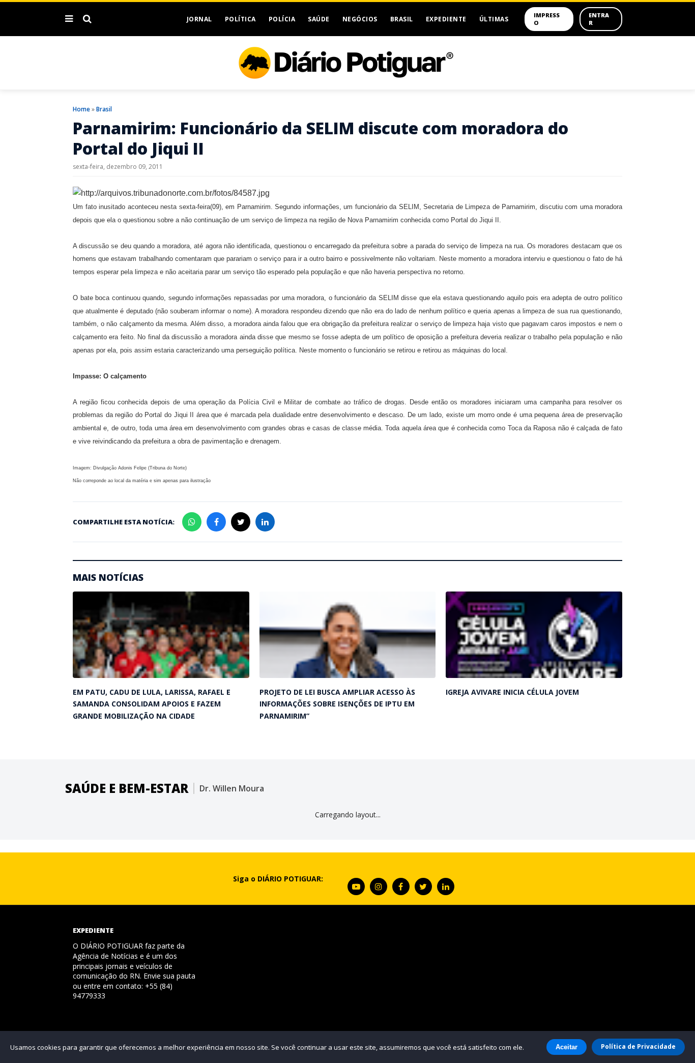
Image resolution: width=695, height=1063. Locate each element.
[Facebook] (401, 886)
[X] (423, 886)
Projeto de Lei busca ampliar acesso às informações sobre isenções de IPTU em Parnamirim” (337, 704)
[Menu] (69, 18)
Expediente (446, 19)
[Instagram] (378, 886)
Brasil (401, 19)
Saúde (319, 19)
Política (240, 19)
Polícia (282, 19)
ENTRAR (599, 18)
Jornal (199, 19)
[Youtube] (356, 886)
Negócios (360, 19)
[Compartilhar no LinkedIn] (265, 522)
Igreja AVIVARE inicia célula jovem (512, 692)
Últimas (494, 19)
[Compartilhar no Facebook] (216, 522)
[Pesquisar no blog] (87, 18)
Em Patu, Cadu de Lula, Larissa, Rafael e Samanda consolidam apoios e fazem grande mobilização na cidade (151, 704)
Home (81, 109)
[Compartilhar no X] (240, 522)
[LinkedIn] (445, 886)
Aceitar (566, 1047)
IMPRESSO (547, 18)
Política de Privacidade (638, 1046)
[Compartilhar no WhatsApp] (191, 522)
